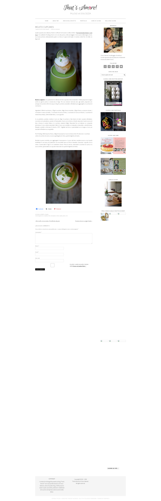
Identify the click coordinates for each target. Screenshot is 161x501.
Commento (38, 232)
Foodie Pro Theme (66, 498)
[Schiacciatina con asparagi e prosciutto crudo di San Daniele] (113, 275)
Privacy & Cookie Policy (79, 266)
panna (64, 215)
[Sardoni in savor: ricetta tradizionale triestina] (105, 217)
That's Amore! (80, 8)
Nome (37, 246)
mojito (60, 215)
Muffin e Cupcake (44, 214)
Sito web (37, 258)
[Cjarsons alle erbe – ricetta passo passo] (113, 403)
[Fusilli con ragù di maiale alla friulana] (105, 403)
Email (37, 252)
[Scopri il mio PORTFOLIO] (113, 121)
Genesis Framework (91, 498)
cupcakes (46, 215)
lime (49, 215)
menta (57, 215)
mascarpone (53, 215)
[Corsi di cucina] (113, 194)
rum (67, 215)
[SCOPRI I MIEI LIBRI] (113, 155)
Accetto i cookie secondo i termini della (79, 265)
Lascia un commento (55, 29)
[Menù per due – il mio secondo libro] (122, 403)
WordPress (106, 498)
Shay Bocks (75, 498)
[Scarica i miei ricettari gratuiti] (113, 93)
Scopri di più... (113, 468)
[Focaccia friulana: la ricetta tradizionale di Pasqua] (122, 275)
